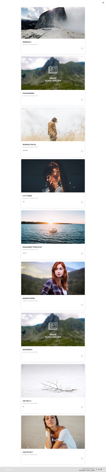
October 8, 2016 (33, 403)
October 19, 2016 (33, 44)
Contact (93, 470)
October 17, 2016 (33, 96)
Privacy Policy (82, 470)
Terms (88, 470)
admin (25, 44)
